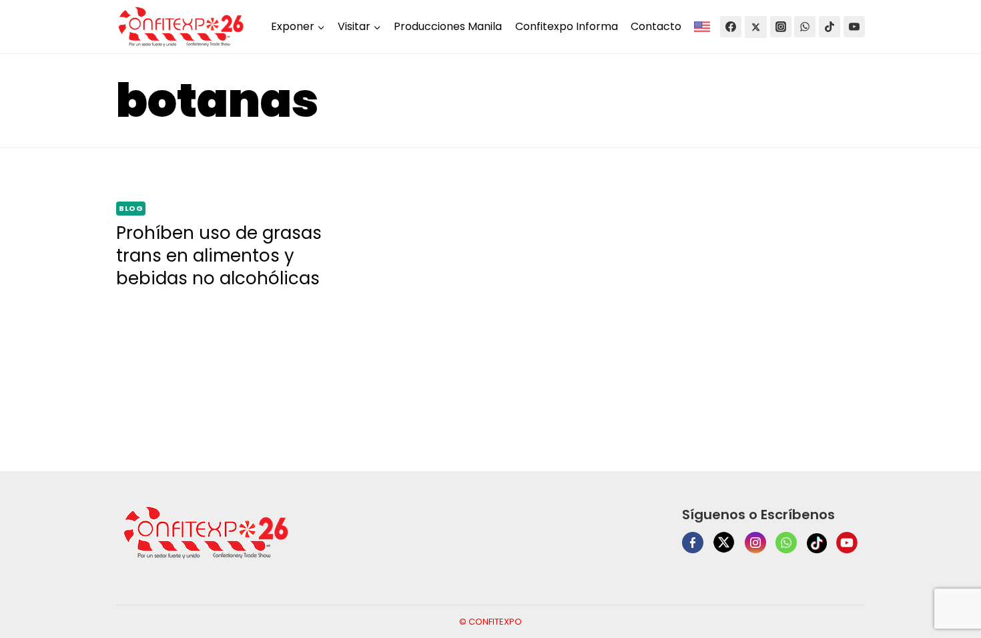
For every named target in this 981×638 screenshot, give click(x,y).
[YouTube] (854, 26)
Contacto (656, 26)
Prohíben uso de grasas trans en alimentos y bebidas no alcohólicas (219, 255)
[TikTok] (829, 26)
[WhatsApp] (804, 26)
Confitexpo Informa (566, 26)
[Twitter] (756, 27)
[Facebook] (730, 26)
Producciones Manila (448, 26)
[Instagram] (780, 26)
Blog (131, 208)
